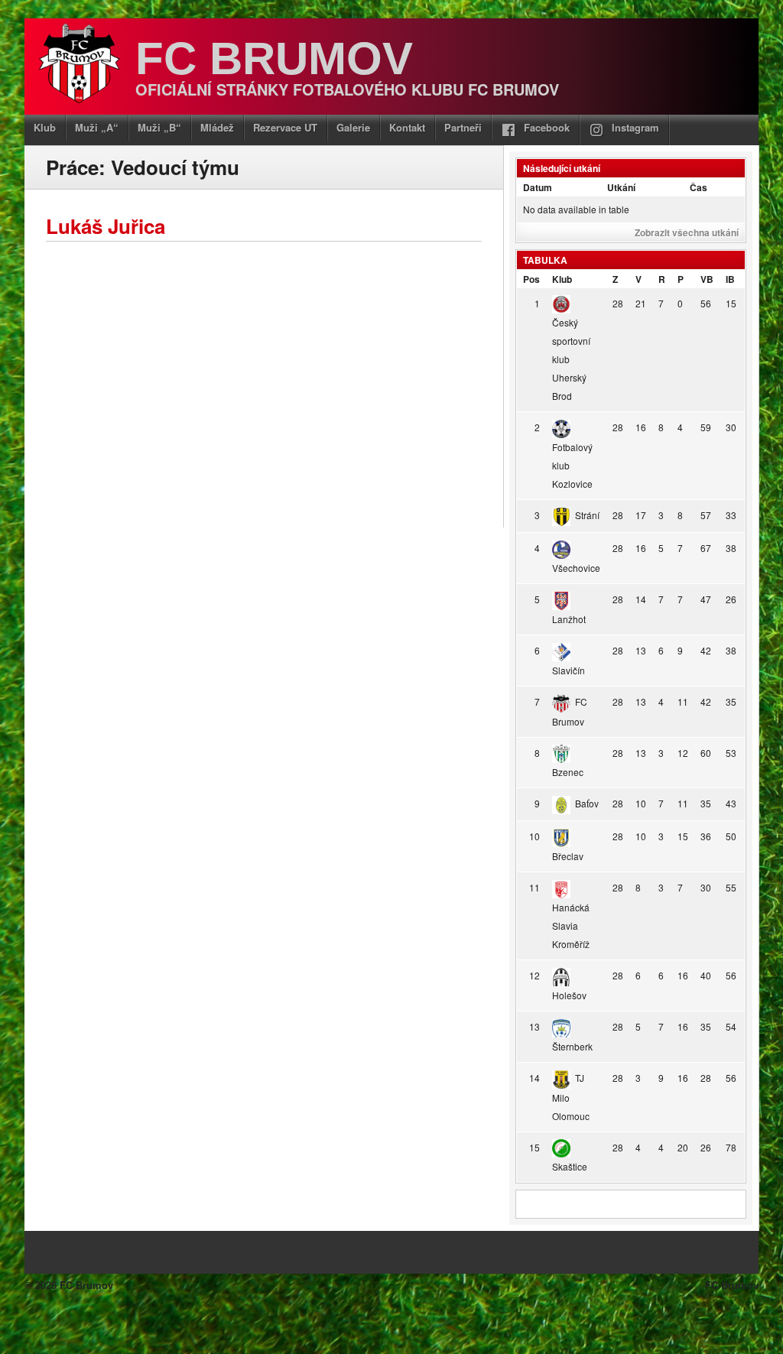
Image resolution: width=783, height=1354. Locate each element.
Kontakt (407, 127)
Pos (531, 279)
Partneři (463, 127)
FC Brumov (274, 58)
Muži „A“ (97, 127)
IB (730, 279)
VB (706, 279)
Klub (45, 127)
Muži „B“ (159, 127)
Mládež (217, 127)
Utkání (621, 187)
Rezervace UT (285, 127)
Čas (698, 187)
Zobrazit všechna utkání (687, 232)
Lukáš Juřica (105, 226)
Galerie (353, 127)
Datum (537, 187)
